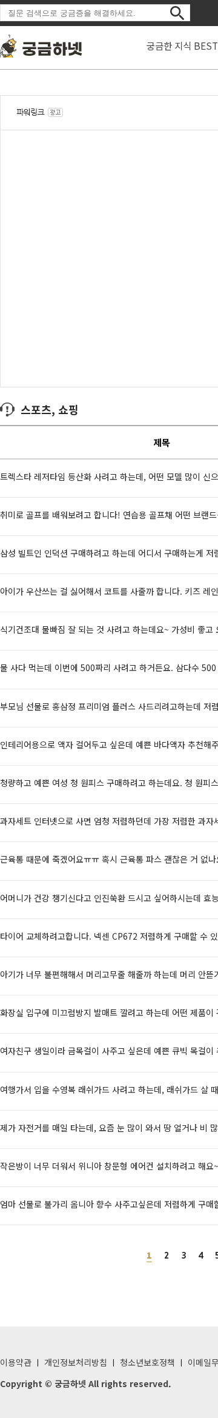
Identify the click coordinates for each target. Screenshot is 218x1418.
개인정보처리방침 (75, 1362)
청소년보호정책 (147, 1362)
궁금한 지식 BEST (182, 45)
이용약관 (15, 1362)
